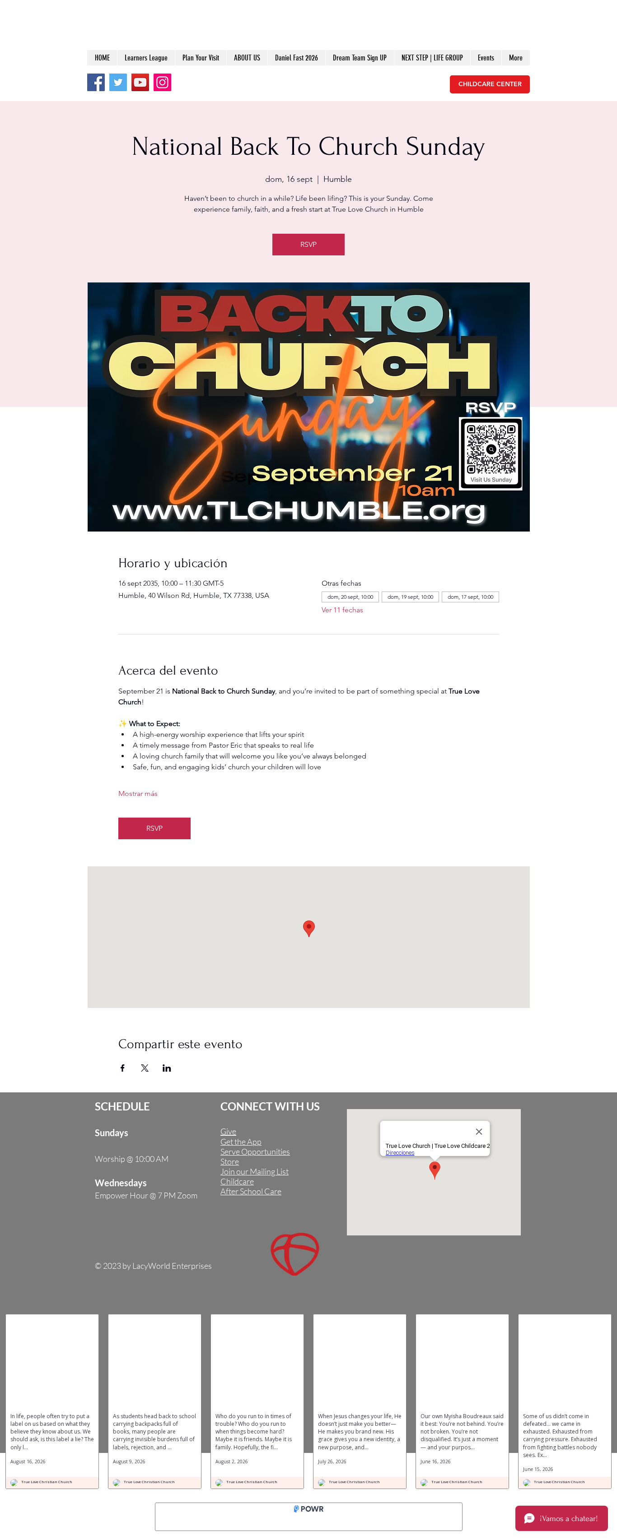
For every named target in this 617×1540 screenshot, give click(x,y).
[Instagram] (162, 82)
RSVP (308, 244)
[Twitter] (118, 82)
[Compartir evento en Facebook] (122, 1068)
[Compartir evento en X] (144, 1068)
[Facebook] (96, 82)
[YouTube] (140, 82)
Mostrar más (138, 793)
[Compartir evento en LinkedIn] (167, 1068)
